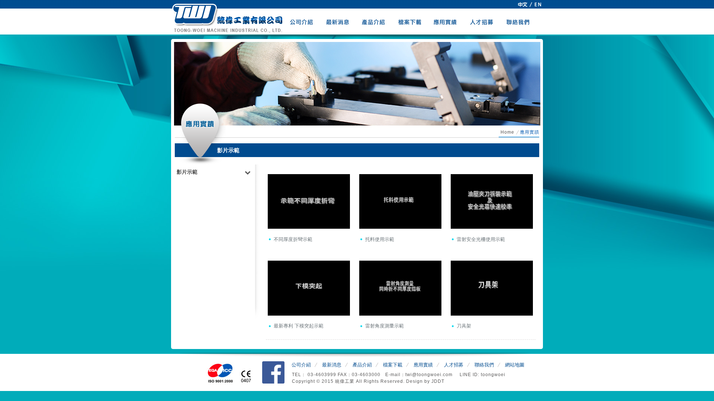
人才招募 (482, 22)
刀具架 (464, 326)
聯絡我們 (518, 22)
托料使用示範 (379, 239)
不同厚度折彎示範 (293, 239)
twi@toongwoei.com (429, 374)
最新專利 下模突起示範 (299, 326)
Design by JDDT (425, 381)
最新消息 (338, 22)
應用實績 (446, 22)
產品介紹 (374, 22)
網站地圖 (514, 365)
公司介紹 (302, 22)
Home (507, 132)
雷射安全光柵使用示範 (481, 239)
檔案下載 (410, 22)
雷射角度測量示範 (384, 326)
